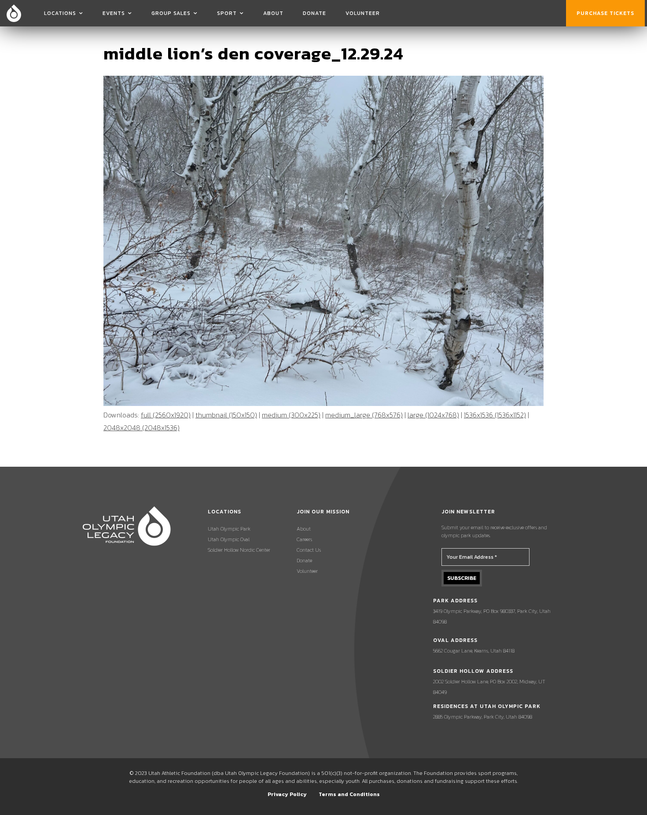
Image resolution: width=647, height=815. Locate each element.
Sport (227, 13)
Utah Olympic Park (229, 529)
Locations (60, 13)
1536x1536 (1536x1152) (495, 414)
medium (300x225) (291, 414)
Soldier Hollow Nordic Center (239, 550)
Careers (304, 539)
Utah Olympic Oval (229, 539)
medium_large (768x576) (364, 414)
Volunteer (363, 13)
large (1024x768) (433, 414)
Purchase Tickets (605, 13)
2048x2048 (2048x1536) (141, 427)
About (273, 13)
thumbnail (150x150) (226, 414)
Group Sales (171, 13)
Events (114, 13)
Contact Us (309, 550)
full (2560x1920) (166, 414)
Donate (314, 13)
